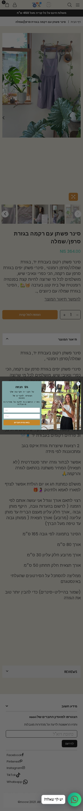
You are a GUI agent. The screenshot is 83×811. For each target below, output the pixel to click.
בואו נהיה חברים (21, 422)
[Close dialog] (78, 384)
